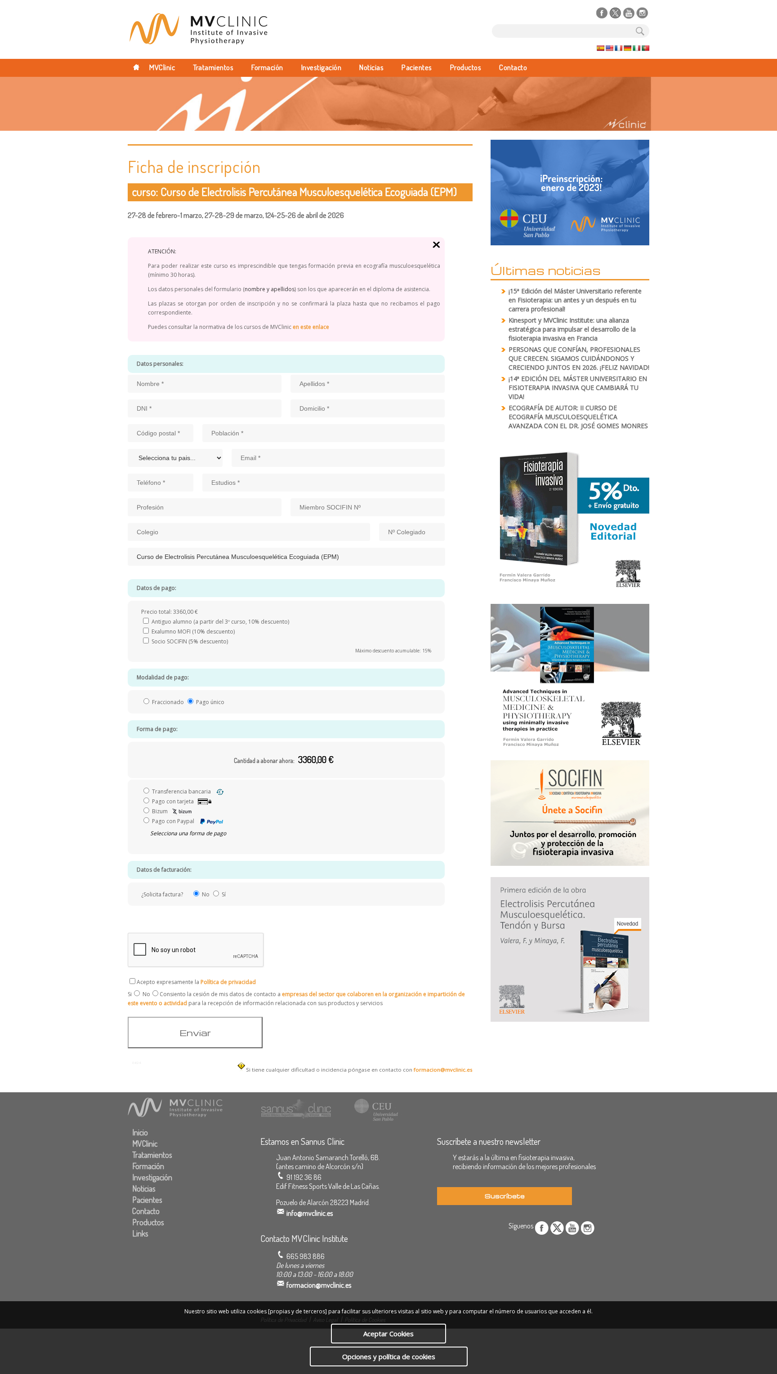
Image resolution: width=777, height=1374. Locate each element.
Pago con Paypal (173, 821)
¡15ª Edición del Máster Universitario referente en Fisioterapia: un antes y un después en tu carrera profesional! (575, 300)
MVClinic (162, 67)
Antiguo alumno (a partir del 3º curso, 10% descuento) (219, 621)
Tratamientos (213, 67)
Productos (466, 67)
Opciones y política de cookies (388, 1356)
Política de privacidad (228, 982)
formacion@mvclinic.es (443, 1069)
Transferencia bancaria (181, 791)
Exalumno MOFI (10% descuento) (192, 631)
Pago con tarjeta (173, 801)
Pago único (209, 702)
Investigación (321, 67)
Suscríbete (505, 1196)
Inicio (140, 1132)
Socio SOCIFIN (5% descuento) (189, 641)
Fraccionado (168, 702)
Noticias (371, 67)
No (146, 994)
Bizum (160, 811)
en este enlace (310, 327)
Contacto (513, 67)
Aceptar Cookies (388, 1333)
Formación (267, 67)
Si (130, 994)
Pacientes (417, 67)
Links (140, 1233)
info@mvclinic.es (309, 1213)
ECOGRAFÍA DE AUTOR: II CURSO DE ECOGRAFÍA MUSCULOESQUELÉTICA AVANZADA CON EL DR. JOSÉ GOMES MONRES (578, 416)
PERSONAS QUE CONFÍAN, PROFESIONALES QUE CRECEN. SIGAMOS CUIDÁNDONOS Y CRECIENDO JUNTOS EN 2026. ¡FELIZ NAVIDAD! (579, 358)
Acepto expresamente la (196, 982)
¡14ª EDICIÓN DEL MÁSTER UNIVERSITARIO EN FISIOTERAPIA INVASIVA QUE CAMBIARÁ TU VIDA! (578, 387)
